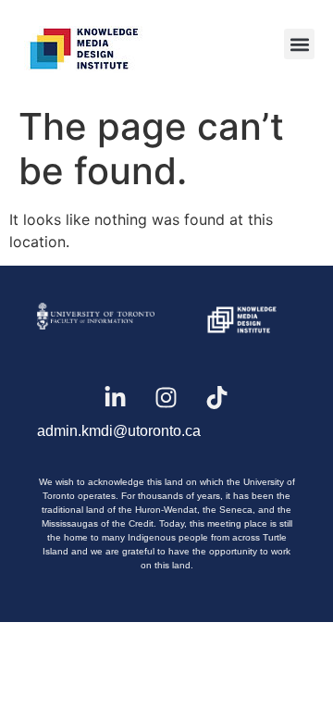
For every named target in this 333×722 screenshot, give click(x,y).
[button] (299, 44)
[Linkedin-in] (115, 397)
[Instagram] (166, 397)
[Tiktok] (217, 397)
